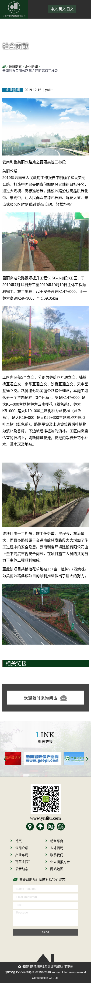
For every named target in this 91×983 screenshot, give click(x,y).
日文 (70, 9)
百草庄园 (22, 862)
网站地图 (56, 869)
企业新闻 (13, 90)
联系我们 (56, 855)
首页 (18, 841)
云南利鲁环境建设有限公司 (14, 9)
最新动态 (21, 869)
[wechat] (45, 799)
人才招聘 (56, 848)
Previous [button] (5, 759)
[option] (25, 758)
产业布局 (21, 855)
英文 (62, 9)
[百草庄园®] (40, 827)
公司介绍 (21, 848)
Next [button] (87, 759)
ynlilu (49, 90)
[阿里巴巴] (61, 827)
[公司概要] (30, 827)
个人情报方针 (60, 862)
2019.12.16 (32, 90)
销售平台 (56, 841)
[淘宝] (51, 827)
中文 (54, 9)
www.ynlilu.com (45, 818)
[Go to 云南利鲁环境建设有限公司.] (4, 67)
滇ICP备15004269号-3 (19, 972)
